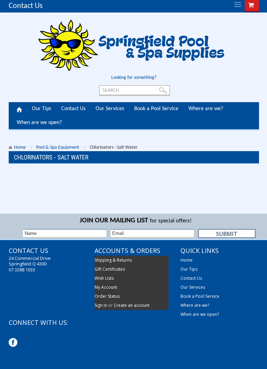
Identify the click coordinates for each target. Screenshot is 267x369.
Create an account (131, 305)
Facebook (14, 343)
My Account (106, 287)
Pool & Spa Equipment (57, 147)
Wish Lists (104, 278)
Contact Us (26, 6)
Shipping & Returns (113, 260)
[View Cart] (251, 4)
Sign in (101, 305)
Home (19, 109)
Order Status (107, 296)
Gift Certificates (110, 269)
